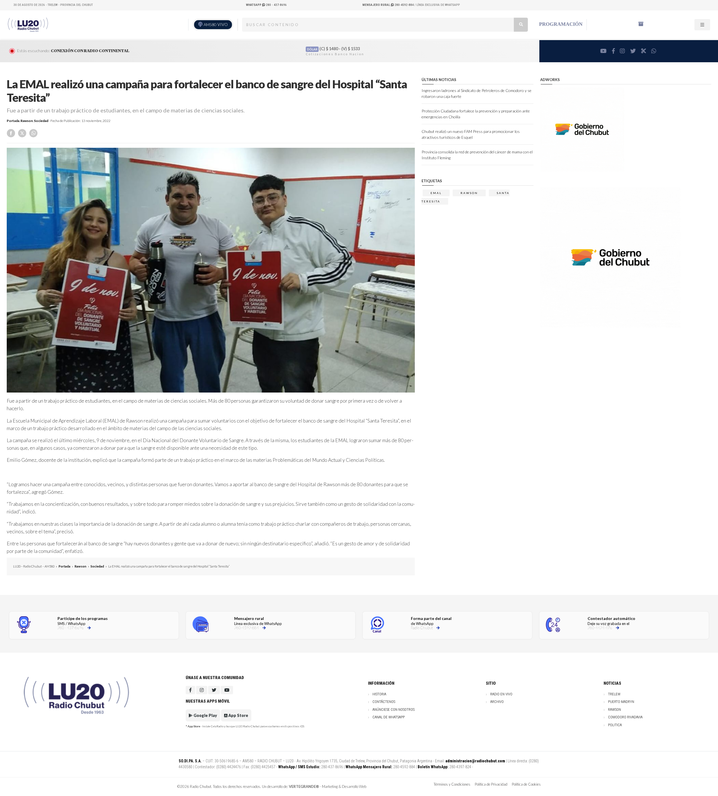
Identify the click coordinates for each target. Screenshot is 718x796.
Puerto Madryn (621, 702)
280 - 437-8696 (266, 5)
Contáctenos (383, 702)
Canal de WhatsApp (388, 717)
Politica (615, 725)
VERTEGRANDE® (304, 786)
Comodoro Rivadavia (625, 717)
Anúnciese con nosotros (393, 709)
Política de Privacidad (491, 784)
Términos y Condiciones (452, 784)
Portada (13, 121)
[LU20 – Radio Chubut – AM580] (29, 24)
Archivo (497, 702)
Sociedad (41, 121)
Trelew (614, 694)
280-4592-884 (388, 5)
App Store (237, 715)
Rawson (26, 121)
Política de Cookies (526, 784)
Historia (379, 694)
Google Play (205, 715)
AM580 (216, 24)
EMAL (436, 193)
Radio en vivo (501, 694)
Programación (561, 24)
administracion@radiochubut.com (475, 761)
